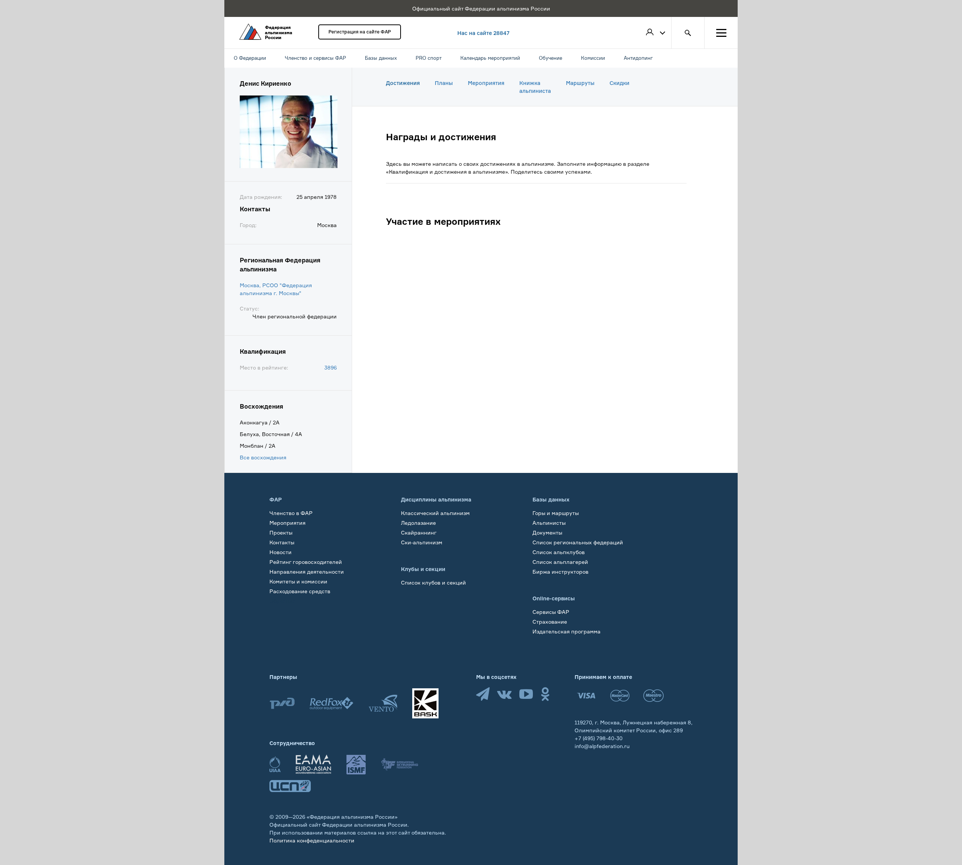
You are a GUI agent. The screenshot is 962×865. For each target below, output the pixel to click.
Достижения (403, 83)
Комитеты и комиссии (298, 581)
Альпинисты (549, 523)
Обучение (282, 601)
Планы (444, 83)
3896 (330, 367)
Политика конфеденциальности (311, 840)
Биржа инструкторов (560, 571)
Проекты (280, 532)
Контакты (281, 542)
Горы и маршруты (555, 513)
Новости (280, 552)
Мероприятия (486, 83)
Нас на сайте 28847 (483, 33)
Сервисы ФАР (550, 612)
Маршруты (580, 83)
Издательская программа (566, 631)
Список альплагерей (560, 562)
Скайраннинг (419, 532)
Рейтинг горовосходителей (305, 562)
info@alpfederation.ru (602, 746)
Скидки (619, 83)
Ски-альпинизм (421, 542)
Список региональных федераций (577, 542)
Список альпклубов (558, 552)
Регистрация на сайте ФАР (359, 32)
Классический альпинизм (435, 513)
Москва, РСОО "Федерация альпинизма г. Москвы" (276, 289)
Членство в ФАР (291, 513)
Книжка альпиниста (535, 87)
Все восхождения (263, 457)
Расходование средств (299, 591)
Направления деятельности (306, 571)
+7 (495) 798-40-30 (599, 738)
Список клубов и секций (433, 582)
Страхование (549, 621)
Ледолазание (418, 523)
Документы (547, 532)
